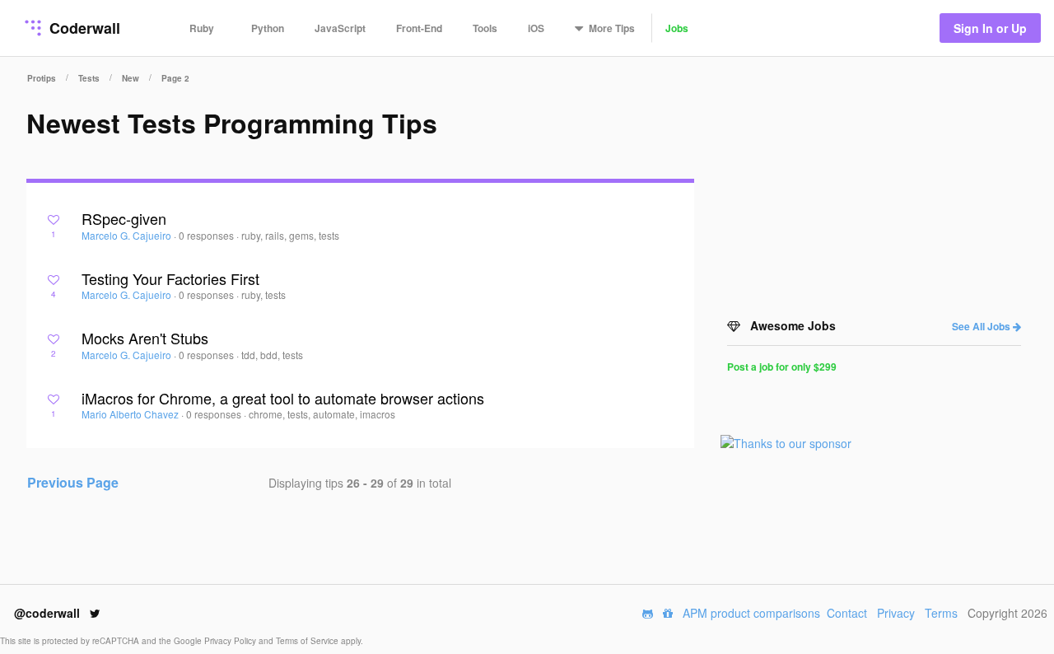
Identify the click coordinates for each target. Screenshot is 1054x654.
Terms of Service (308, 641)
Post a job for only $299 (782, 366)
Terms (941, 613)
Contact (847, 613)
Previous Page (73, 482)
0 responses (207, 235)
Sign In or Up (990, 28)
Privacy (896, 613)
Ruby (201, 28)
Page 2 (175, 78)
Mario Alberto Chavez (131, 414)
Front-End (419, 28)
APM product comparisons (751, 613)
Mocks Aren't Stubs (145, 337)
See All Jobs (982, 326)
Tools (485, 28)
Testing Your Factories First (170, 278)
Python (267, 28)
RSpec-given (124, 218)
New (130, 78)
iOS (536, 28)
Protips (41, 78)
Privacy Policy (231, 641)
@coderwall (48, 613)
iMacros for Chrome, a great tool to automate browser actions (283, 398)
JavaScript (340, 28)
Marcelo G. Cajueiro (128, 235)
